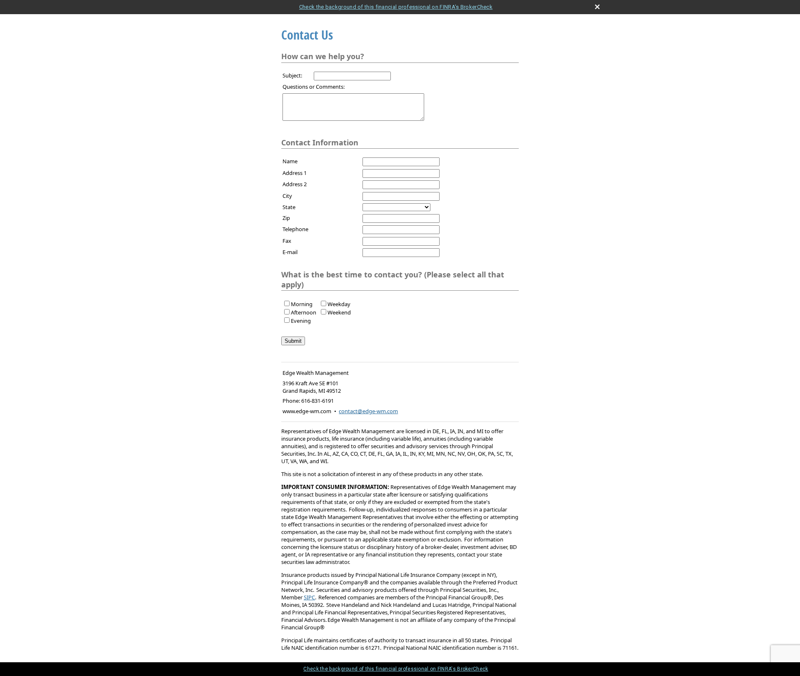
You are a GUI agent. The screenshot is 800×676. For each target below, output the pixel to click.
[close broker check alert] (597, 7)
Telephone (295, 229)
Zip (286, 218)
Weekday (339, 304)
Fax (286, 240)
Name (290, 161)
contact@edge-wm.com (368, 411)
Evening (301, 320)
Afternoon (303, 312)
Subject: (292, 75)
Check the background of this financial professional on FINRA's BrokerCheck (395, 7)
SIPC (309, 597)
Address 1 (294, 173)
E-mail (290, 252)
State (288, 207)
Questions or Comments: (313, 86)
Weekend (339, 312)
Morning (301, 304)
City (287, 196)
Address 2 (294, 184)
